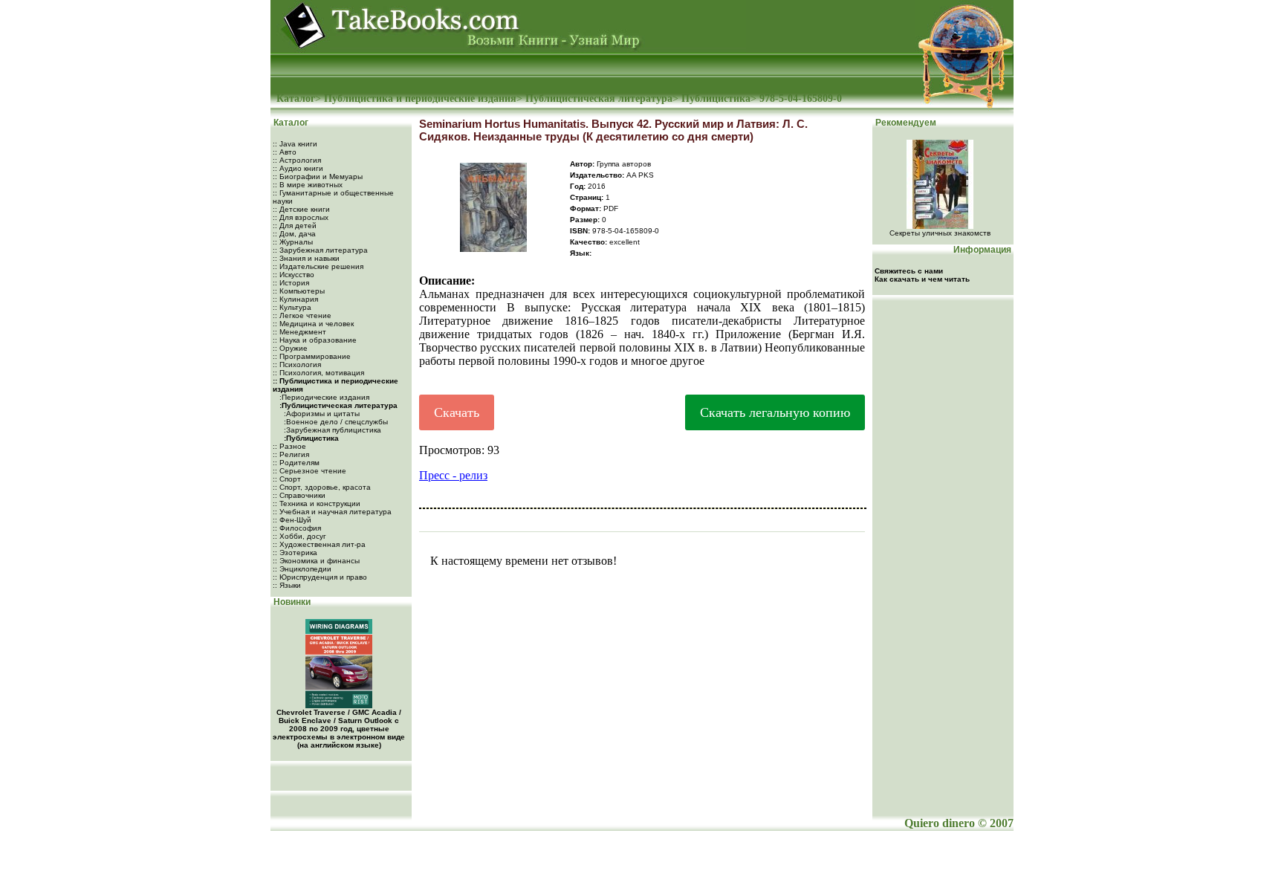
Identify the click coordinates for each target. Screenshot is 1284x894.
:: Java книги (295, 144)
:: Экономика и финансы (316, 561)
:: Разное (289, 446)
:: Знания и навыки (306, 258)
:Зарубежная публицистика (331, 430)
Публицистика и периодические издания (420, 98)
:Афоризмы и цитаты (321, 413)
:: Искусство (293, 275)
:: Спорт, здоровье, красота (322, 487)
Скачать (456, 412)
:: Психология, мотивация (318, 373)
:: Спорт (287, 479)
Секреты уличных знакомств (939, 233)
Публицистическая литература (598, 98)
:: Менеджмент (299, 332)
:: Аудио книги (298, 168)
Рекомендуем (904, 122)
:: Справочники (299, 495)
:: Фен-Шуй (292, 520)
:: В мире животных (308, 185)
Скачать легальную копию (775, 412)
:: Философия (297, 528)
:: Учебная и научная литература (332, 512)
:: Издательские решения (318, 266)
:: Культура (292, 307)
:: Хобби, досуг (299, 536)
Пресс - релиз (453, 475)
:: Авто (284, 152)
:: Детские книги (301, 209)
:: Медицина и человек (313, 324)
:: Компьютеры (299, 291)
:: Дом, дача (294, 234)
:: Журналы (293, 242)
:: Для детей (295, 225)
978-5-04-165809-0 (800, 98)
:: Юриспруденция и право (320, 577)
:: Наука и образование (315, 340)
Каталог (295, 98)
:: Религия (291, 454)
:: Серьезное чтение (309, 471)
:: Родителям (296, 463)
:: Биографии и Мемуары (318, 176)
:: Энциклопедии (302, 569)
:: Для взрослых (300, 217)
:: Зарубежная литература (320, 250)
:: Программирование (312, 356)
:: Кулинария (295, 299)
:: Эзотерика (295, 552)
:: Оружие (290, 348)
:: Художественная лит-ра (319, 544)
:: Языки (287, 585)
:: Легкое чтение (302, 315)
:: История (291, 283)
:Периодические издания (323, 397)
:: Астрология (297, 160)
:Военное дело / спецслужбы (335, 422)
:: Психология (297, 364)
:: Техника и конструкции (316, 503)
